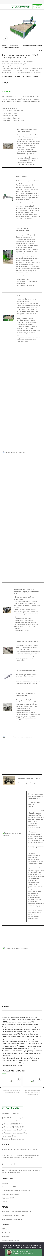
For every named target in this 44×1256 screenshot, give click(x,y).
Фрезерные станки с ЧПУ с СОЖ (24, 1048)
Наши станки (13, 45)
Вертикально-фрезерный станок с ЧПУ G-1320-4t (11, 1092)
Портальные (25, 1058)
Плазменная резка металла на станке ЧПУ (16, 1211)
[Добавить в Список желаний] (18, 1079)
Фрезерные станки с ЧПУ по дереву (14, 1046)
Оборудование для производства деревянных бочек (20, 1024)
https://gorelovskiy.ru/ (9, 1136)
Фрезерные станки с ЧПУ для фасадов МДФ (26, 1043)
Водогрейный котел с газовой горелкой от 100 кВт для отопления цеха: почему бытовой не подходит (20, 1156)
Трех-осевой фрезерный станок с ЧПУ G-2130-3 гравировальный (32, 1092)
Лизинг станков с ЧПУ (9, 1187)
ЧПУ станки (6, 1229)
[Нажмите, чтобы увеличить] (5, 38)
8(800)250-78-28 (16, 1124)
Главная (4, 45)
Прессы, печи (6, 1233)
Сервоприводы (23, 1060)
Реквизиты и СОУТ (8, 1198)
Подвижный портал (13, 1058)
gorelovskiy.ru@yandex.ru (20, 1130)
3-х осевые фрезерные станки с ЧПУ (22, 1017)
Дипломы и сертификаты (10, 1164)
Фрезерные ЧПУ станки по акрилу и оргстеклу (17, 1051)
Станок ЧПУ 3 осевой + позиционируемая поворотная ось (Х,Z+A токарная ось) (21, 1171)
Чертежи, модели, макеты (10, 1240)
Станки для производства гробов (22, 1036)
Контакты (5, 1202)
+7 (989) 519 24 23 (17, 1127)
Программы (6, 1236)
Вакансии (5, 1183)
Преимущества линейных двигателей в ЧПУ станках (20, 1149)
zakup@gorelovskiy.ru (20, 1133)
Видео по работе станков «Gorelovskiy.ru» (16, 1190)
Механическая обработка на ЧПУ (13, 1215)
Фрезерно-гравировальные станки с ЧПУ (16, 1041)
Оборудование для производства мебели (16, 1027)
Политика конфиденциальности (13, 1139)
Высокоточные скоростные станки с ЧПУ (20, 1022)
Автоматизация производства (12, 1219)
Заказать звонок (38, 6)
